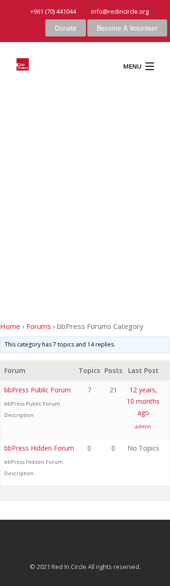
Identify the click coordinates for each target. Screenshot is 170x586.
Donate (65, 28)
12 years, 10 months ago (143, 401)
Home (10, 326)
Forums (38, 326)
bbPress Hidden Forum (39, 448)
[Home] (22, 66)
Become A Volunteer (127, 28)
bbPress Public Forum (37, 389)
